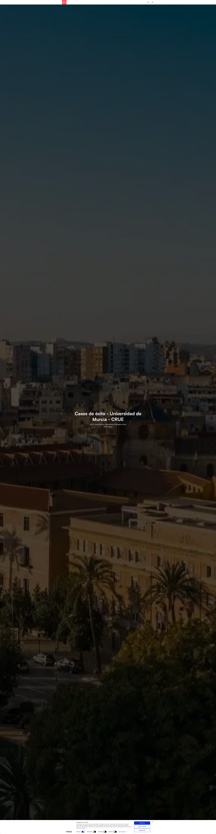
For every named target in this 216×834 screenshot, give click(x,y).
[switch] (94, 832)
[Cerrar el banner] (152, 821)
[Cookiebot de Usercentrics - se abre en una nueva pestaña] (69, 832)
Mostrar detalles (122, 831)
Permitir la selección (142, 826)
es (148, 2)
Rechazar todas (142, 830)
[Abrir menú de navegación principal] (152, 2)
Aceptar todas (142, 822)
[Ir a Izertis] (64, 2)
